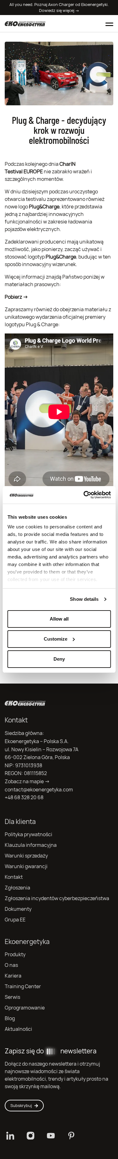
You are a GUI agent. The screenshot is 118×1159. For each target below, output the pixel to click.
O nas (11, 965)
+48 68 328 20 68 (24, 797)
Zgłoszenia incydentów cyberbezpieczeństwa (57, 898)
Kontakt (14, 877)
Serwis (12, 997)
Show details (84, 599)
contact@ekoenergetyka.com (39, 789)
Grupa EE (15, 919)
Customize (55, 639)
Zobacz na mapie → (27, 781)
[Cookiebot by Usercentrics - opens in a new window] (84, 495)
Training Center (23, 986)
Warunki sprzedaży (26, 855)
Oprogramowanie (25, 1007)
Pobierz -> (16, 297)
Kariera (13, 976)
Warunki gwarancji (26, 866)
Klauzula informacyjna (31, 845)
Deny (59, 659)
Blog (10, 1018)
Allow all (59, 618)
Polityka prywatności (28, 834)
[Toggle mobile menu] (109, 23)
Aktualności (18, 1029)
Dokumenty (18, 909)
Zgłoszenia (17, 887)
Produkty (15, 954)
